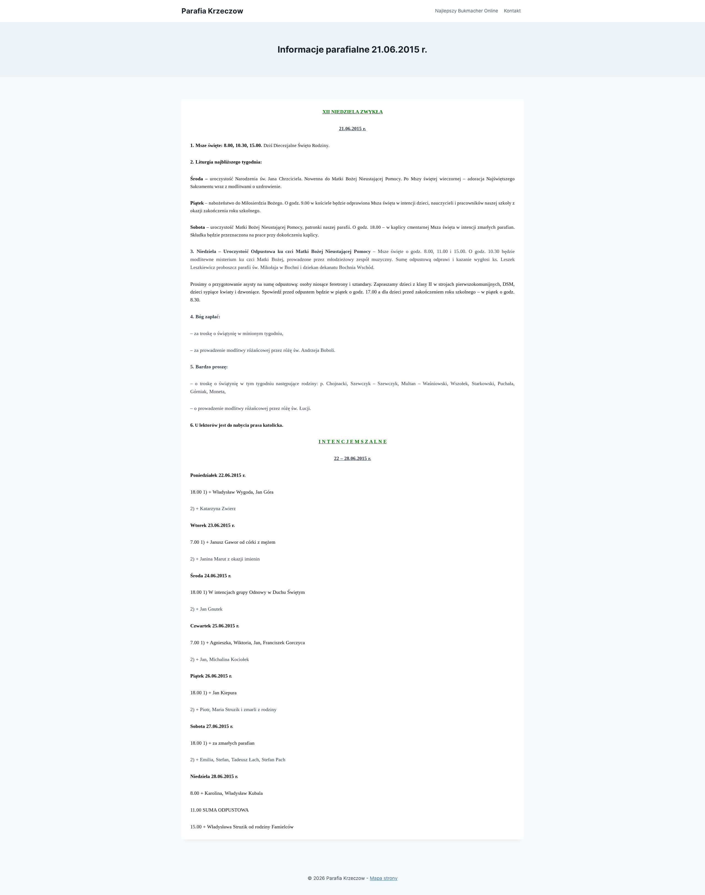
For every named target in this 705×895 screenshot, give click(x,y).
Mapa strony (383, 878)
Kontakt (512, 10)
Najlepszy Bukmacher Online (466, 10)
